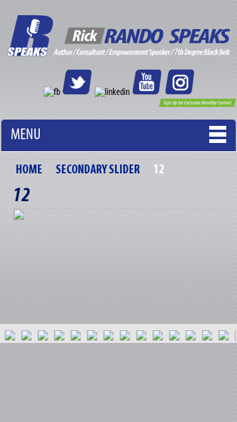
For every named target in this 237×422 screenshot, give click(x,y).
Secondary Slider (98, 170)
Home (29, 170)
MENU (25, 135)
